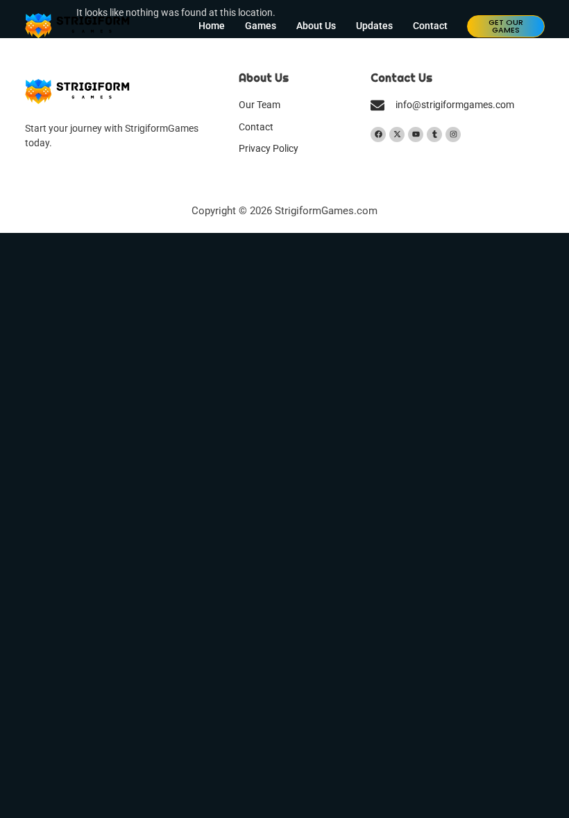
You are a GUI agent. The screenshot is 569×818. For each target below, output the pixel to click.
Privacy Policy (268, 149)
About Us (316, 26)
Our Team (259, 105)
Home (211, 26)
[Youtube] (415, 134)
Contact (430, 26)
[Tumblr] (434, 134)
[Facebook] (378, 134)
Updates (374, 26)
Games (260, 26)
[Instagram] (453, 134)
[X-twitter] (397, 134)
